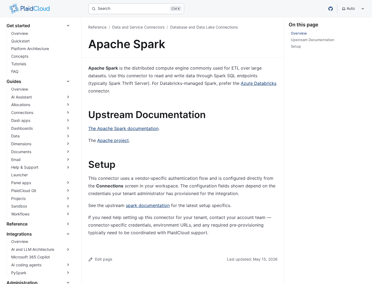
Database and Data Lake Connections (204, 27)
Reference (97, 27)
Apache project (113, 140)
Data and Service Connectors (138, 27)
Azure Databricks (258, 83)
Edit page (103, 259)
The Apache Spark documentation (123, 128)
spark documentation (148, 205)
